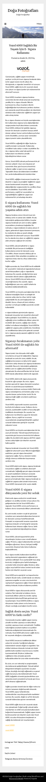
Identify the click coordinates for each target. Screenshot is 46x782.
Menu (39, 23)
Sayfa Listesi (10, 753)
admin (23, 61)
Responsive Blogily (16, 778)
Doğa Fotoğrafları (23, 10)
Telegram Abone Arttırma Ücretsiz (19, 759)
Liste (7, 748)
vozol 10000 (10, 725)
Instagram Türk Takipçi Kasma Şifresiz (20, 742)
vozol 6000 (9, 730)
